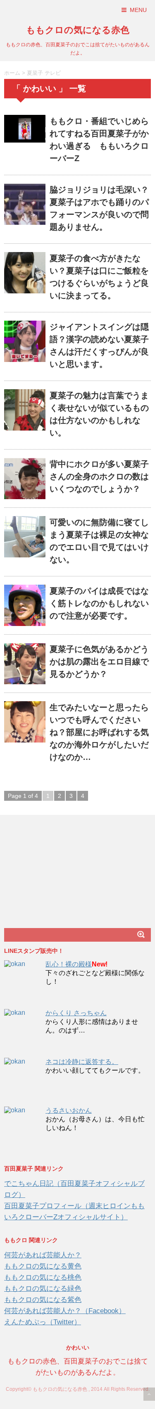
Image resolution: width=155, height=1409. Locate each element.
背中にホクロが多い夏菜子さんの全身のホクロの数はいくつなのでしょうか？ (99, 476)
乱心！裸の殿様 (68, 964)
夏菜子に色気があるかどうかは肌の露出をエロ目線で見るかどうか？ (99, 661)
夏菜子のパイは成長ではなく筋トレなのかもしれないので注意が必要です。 (99, 603)
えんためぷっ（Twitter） (42, 1322)
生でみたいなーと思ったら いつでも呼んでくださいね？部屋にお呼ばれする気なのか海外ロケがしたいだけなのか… (99, 732)
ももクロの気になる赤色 (77, 30)
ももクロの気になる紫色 (42, 1300)
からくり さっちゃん (76, 1012)
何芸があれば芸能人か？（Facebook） (65, 1311)
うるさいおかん (68, 1110)
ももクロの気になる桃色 (42, 1277)
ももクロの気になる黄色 (42, 1266)
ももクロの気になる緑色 (42, 1288)
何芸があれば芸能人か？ (42, 1255)
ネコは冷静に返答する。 (81, 1061)
